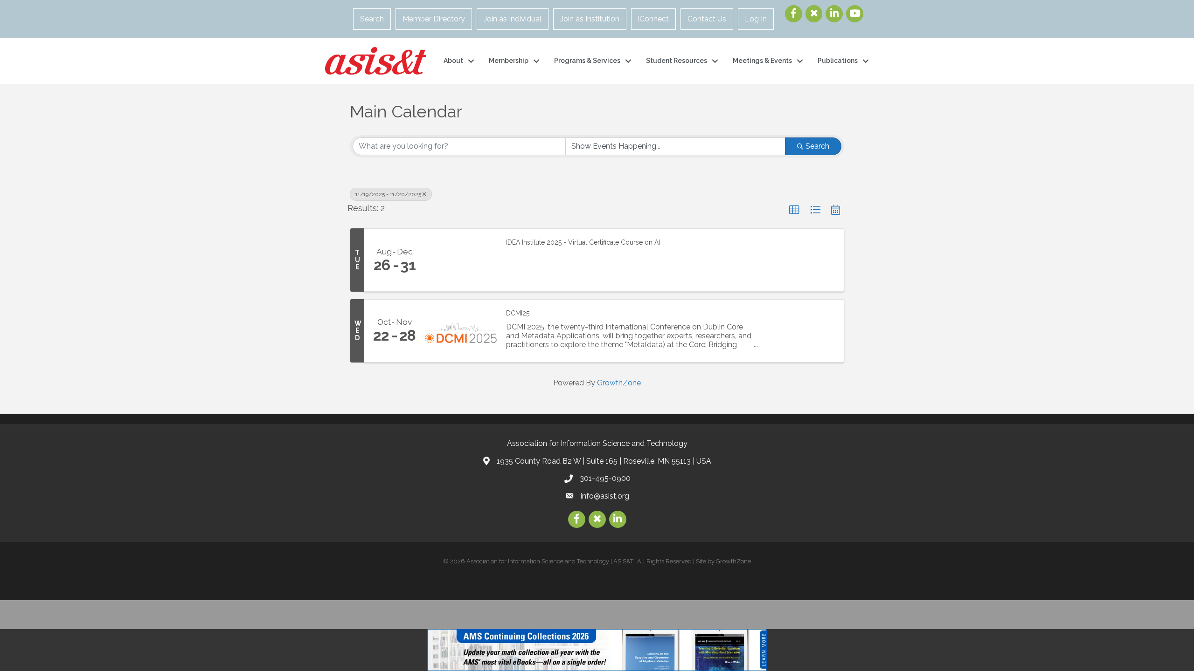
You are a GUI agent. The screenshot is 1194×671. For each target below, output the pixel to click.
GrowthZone (619, 382)
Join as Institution (589, 18)
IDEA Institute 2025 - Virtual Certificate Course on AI (583, 242)
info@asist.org (605, 496)
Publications (838, 60)
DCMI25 (517, 313)
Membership (508, 60)
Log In (756, 18)
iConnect (653, 18)
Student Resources (676, 60)
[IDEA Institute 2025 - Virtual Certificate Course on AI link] (461, 260)
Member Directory (434, 18)
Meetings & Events (762, 60)
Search (372, 18)
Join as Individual (512, 18)
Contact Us (706, 18)
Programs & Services (587, 60)
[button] (794, 210)
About (453, 60)
